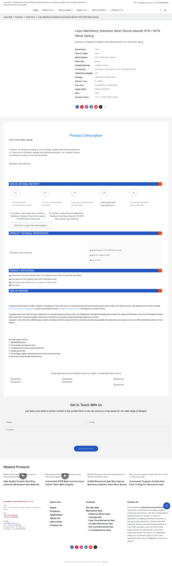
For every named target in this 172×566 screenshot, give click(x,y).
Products (19, 17)
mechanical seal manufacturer (21, 309)
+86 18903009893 (161, 3)
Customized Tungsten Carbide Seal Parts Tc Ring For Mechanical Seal (147, 483)
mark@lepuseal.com (11, 523)
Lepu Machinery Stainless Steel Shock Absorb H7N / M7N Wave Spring (68, 17)
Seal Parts (30, 17)
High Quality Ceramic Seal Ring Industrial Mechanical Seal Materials (22, 483)
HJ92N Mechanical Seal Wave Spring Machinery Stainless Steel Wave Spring (106, 483)
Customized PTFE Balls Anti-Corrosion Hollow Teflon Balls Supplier (64, 483)
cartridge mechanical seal (69, 309)
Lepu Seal (8, 17)
